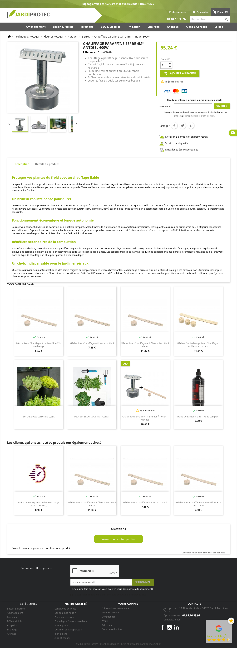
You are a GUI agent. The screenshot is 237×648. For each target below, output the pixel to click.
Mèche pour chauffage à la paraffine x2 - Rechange (38, 345)
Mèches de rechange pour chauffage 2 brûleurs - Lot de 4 (198, 345)
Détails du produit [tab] (47, 164)
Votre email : (165, 106)
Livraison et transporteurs (68, 629)
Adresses (107, 625)
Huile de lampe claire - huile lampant (198, 416)
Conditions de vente (65, 608)
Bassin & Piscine (16, 608)
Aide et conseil (62, 637)
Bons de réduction (112, 629)
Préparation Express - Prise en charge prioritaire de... (38, 504)
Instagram (169, 627)
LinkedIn (176, 627)
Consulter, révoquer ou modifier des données (203, 552)
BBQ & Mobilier (15, 621)
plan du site (60, 633)
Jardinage (12, 617)
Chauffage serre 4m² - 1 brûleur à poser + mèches (145, 418)
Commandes (108, 616)
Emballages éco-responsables (70, 621)
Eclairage (12, 629)
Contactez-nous (172, 619)
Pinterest (191, 125)
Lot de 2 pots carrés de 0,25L (38, 416)
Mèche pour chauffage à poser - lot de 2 (92, 343)
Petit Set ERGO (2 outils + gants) (91, 416)
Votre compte (128, 603)
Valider (221, 106)
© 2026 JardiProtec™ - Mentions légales (98, 643)
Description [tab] (22, 164)
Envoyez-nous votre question (118, 539)
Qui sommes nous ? (65, 612)
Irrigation (12, 625)
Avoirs (105, 620)
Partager (174, 125)
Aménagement (15, 612)
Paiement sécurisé (64, 617)
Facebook (162, 627)
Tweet (182, 125)
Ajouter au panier (180, 73)
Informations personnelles (116, 608)
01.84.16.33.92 (176, 19)
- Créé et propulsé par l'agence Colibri (141, 643)
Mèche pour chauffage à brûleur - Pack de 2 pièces (145, 345)
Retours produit (110, 612)
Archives (11, 633)
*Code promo (61, 625)
